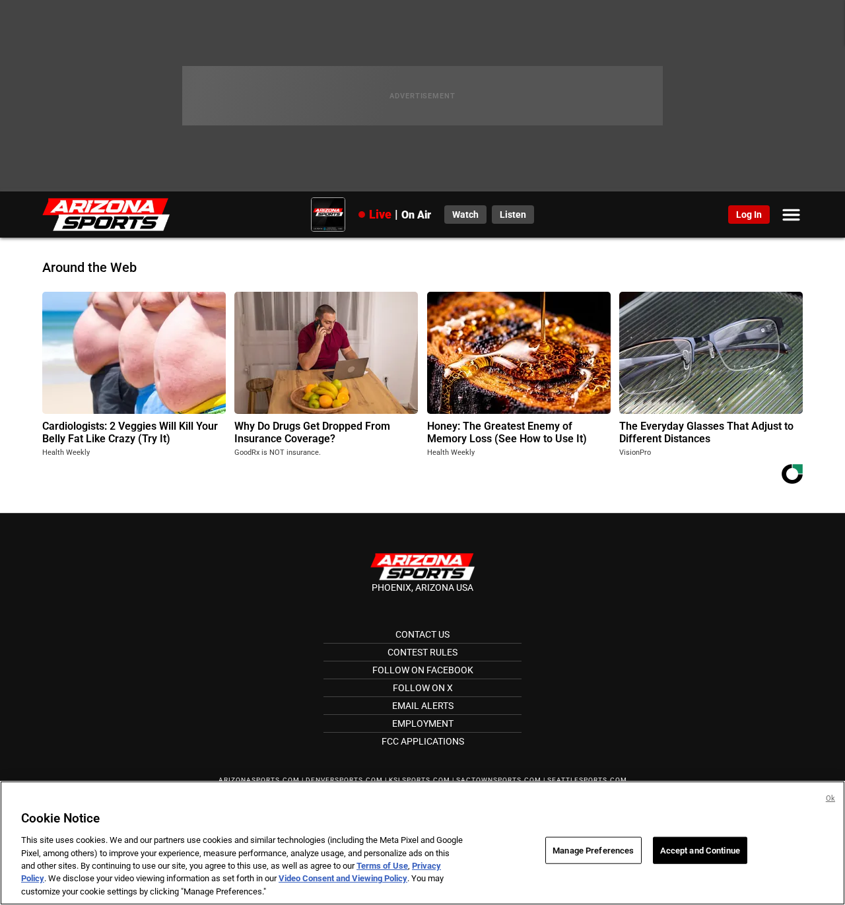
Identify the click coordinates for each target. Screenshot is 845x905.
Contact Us (422, 634)
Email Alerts (423, 705)
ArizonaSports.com (259, 780)
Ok (830, 798)
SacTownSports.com (498, 780)
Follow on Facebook (422, 670)
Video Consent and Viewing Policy (343, 879)
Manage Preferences (593, 850)
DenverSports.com (344, 780)
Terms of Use (382, 866)
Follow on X (423, 688)
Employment (423, 723)
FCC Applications (423, 741)
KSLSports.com (419, 780)
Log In (749, 214)
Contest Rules (422, 652)
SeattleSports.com (587, 780)
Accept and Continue (700, 850)
